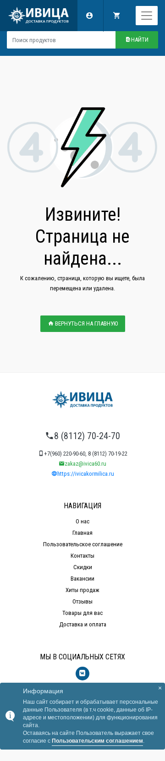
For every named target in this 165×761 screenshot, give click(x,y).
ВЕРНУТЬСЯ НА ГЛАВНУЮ (86, 323)
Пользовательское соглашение (82, 544)
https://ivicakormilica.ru (85, 473)
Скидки (82, 567)
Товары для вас (82, 612)
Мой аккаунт (90, 16)
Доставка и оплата (82, 624)
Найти (139, 39)
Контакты (82, 555)
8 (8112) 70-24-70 (87, 435)
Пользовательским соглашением (97, 741)
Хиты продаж (82, 590)
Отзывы (82, 601)
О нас (82, 521)
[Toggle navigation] (147, 15)
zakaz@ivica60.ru (85, 463)
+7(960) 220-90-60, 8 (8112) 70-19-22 (85, 453)
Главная (82, 532)
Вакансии (82, 578)
